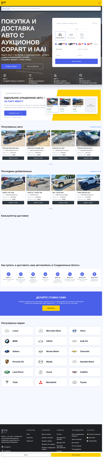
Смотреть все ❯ (95, 127)
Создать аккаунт (11, 66)
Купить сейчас (46, 434)
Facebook (7, 451)
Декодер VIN (61, 442)
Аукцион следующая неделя (48, 448)
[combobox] (65, 49)
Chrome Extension (95, 434)
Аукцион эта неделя (48, 444)
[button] (6, 9)
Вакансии (30, 441)
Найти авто (51, 308)
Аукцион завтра (47, 441)
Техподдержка (76, 449)
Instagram (7, 447)
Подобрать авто (14, 113)
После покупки (76, 446)
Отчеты (59, 434)
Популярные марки (13, 323)
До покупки (75, 442)
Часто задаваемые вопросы (78, 435)
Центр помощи (77, 439)
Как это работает (33, 66)
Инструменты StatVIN (61, 438)
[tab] (49, 164)
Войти (26, 455)
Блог (28, 434)
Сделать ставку (13, 158)
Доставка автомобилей (61, 446)
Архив (96, 44)
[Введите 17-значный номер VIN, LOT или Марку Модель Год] (99, 8)
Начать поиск (76, 61)
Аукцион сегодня (47, 437)
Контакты (30, 437)
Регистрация (76, 455)
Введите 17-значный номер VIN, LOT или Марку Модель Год (26, 8)
